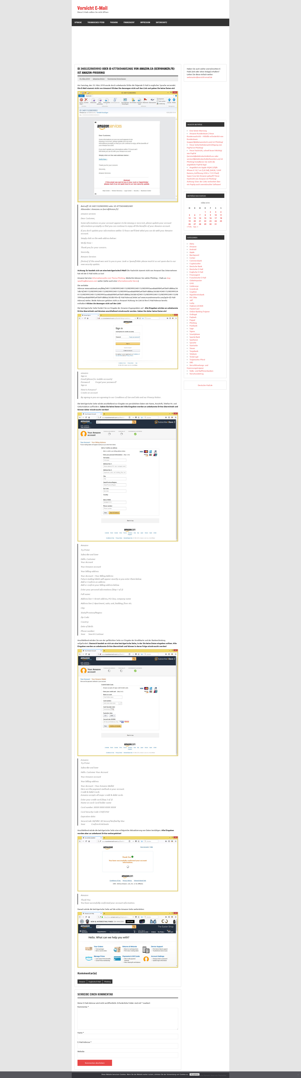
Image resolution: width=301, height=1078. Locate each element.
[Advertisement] (150, 43)
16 (210, 218)
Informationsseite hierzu (127, 281)
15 (205, 218)
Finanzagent (129, 22)
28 (200, 224)
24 (216, 221)
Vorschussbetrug (197, 373)
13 (195, 218)
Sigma (192, 331)
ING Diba (193, 297)
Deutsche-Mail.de (205, 385)
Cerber (192, 258)
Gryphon (193, 291)
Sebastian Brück (99, 79)
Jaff (191, 300)
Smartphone (195, 334)
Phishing (114, 22)
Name (80, 1032)
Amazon (82, 982)
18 (221, 218)
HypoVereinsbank (197, 294)
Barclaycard (194, 255)
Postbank (193, 325)
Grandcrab (194, 289)
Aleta (192, 243)
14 (200, 218)
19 (189, 221)
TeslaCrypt (194, 356)
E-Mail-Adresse (84, 1042)
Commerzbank (196, 260)
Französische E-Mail (198, 277)
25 (221, 221)
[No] (298, 1075)
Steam (192, 348)
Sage (192, 328)
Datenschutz (161, 22)
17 (216, 218)
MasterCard (194, 308)
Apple (192, 252)
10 (216, 215)
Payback (193, 317)
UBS (191, 362)
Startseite (194, 345)
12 (189, 218)
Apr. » (195, 226)
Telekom (193, 354)
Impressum (145, 22)
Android (193, 249)
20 (195, 221)
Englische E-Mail (95, 982)
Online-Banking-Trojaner (200, 311)
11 (221, 215)
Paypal (192, 320)
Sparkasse (194, 339)
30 (210, 224)
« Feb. (189, 226)
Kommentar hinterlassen (117, 79)
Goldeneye (194, 286)
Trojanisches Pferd (95, 22)
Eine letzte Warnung (198, 130)
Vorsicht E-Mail (92, 8)
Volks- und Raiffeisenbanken (201, 371)
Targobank (194, 351)
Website (80, 1051)
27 (195, 224)
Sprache (78, 22)
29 (205, 224)
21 (200, 221)
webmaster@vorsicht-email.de (199, 77)
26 (189, 224)
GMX (192, 283)
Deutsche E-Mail (196, 269)
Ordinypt (193, 314)
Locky (192, 303)
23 (210, 221)
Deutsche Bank (196, 266)
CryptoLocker (195, 263)
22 (205, 221)
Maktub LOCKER (196, 306)
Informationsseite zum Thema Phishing (108, 278)
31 (216, 224)
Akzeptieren (194, 1074)
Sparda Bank (195, 337)
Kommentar (83, 1007)
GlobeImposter (196, 280)
